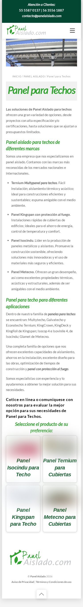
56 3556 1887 (53, 10)
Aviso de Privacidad (23, 582)
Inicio (16, 76)
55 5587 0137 (29, 10)
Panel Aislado (34, 76)
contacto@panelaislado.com (42, 16)
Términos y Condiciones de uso (53, 582)
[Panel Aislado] (27, 30)
